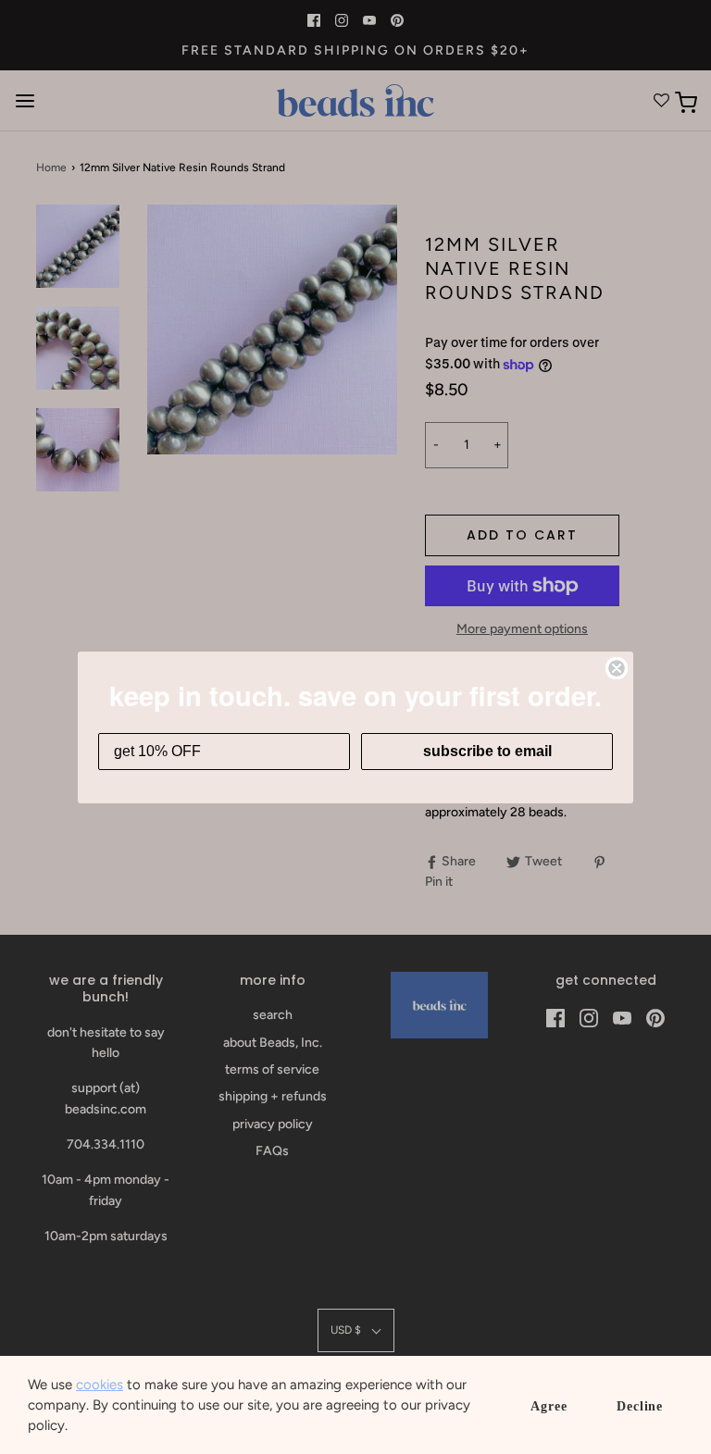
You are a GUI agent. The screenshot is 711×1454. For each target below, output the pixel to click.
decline (640, 1406)
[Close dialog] (616, 668)
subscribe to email (487, 751)
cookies (99, 1384)
